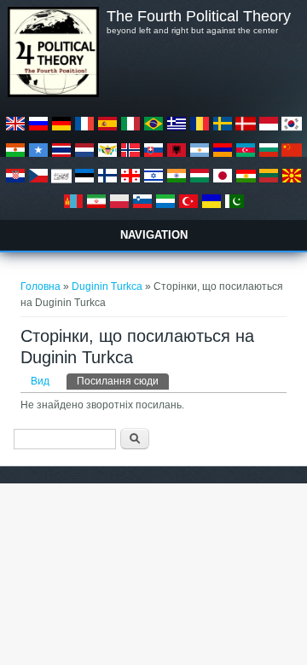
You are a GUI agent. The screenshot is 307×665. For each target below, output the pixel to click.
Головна (40, 286)
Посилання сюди (123, 381)
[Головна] (53, 94)
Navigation (154, 234)
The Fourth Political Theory (199, 16)
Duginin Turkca (107, 286)
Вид (40, 381)
